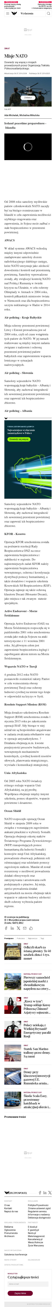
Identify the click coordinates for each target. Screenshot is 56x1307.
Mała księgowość (36, 1236)
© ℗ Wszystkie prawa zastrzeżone (21, 920)
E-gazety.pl (33, 1230)
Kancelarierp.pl (35, 1239)
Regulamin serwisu (37, 1211)
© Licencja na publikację (16, 917)
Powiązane (9, 938)
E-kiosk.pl (32, 1227)
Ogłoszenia (10, 1230)
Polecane (21, 938)
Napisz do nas (11, 1211)
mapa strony (10, 1260)
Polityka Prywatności (38, 1205)
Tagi (42, 938)
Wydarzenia (27, 13)
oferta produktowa (13, 1265)
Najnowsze (32, 938)
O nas (7, 1205)
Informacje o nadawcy (39, 1214)
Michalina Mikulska (29, 115)
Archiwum (9, 1236)
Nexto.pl (32, 1233)
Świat (7, 48)
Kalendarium (34, 1260)
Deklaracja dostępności (39, 1217)
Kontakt (8, 1208)
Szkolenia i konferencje (15, 1254)
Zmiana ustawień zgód (39, 1208)
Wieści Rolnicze (35, 1242)
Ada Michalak (11, 115)
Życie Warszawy (36, 1245)
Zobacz (28, 97)
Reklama (8, 1227)
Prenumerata (11, 1233)
